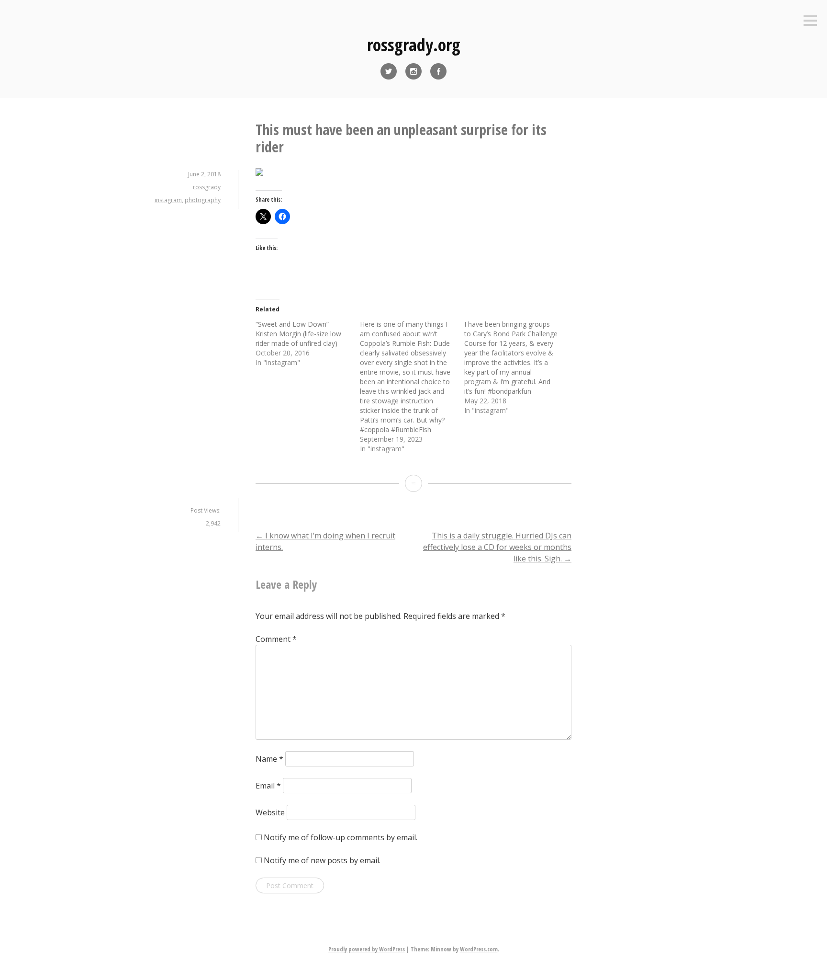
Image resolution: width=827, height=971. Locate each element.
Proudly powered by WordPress (366, 949)
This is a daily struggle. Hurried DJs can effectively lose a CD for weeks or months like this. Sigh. (497, 547)
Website (270, 812)
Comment (276, 639)
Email (268, 785)
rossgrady (207, 187)
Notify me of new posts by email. (322, 860)
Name (269, 759)
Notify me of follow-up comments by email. (340, 837)
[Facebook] (438, 71)
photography (203, 200)
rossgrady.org (413, 45)
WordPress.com (479, 949)
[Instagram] (413, 71)
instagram (168, 200)
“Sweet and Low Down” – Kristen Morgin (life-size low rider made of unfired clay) (298, 334)
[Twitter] (388, 71)
